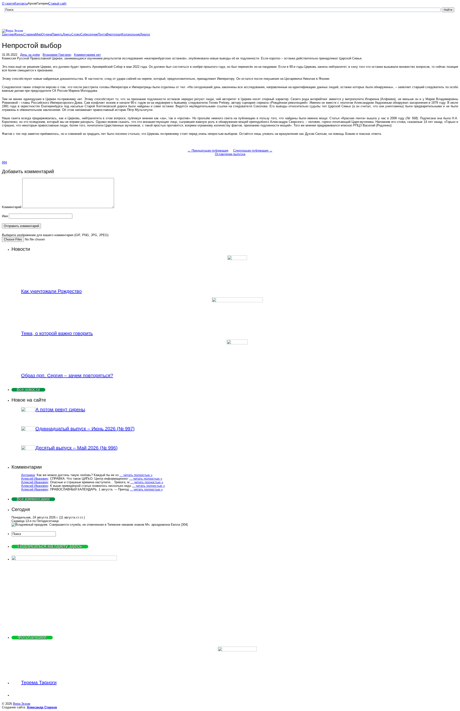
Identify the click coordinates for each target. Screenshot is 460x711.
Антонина (28, 475)
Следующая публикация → (252, 150)
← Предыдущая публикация (208, 150)
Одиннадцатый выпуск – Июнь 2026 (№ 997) (85, 428)
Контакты (21, 3)
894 (4, 162)
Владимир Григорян (57, 55)
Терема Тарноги (39, 682)
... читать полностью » (136, 475)
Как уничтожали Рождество (51, 291)
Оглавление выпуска (230, 154)
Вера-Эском (21, 703)
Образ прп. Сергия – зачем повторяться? (67, 375)
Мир (38, 34)
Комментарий (11, 207)
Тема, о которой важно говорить (57, 333)
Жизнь (18, 34)
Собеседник (89, 34)
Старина (29, 34)
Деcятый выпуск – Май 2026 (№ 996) (76, 447)
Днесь (67, 34)
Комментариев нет (87, 55)
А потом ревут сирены (60, 409)
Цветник (8, 34)
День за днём (30, 55)
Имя (5, 216)
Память (57, 34)
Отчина (46, 34)
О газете (8, 3)
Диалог (145, 34)
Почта (102, 34)
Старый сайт (57, 3)
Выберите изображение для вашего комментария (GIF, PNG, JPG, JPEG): (55, 235)
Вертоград (113, 34)
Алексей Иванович (34, 478)
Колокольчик (130, 34)
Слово (75, 34)
